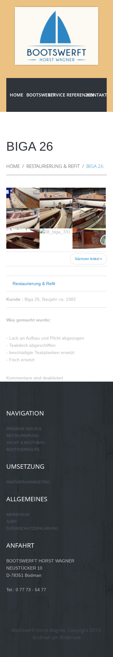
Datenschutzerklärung (32, 528)
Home (16, 95)
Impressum (17, 515)
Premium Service (24, 429)
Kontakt (97, 95)
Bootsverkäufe (23, 449)
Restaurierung (22, 436)
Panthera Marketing (28, 482)
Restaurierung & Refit (53, 166)
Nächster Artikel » (88, 259)
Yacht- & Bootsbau (25, 443)
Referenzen (77, 95)
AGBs (11, 521)
